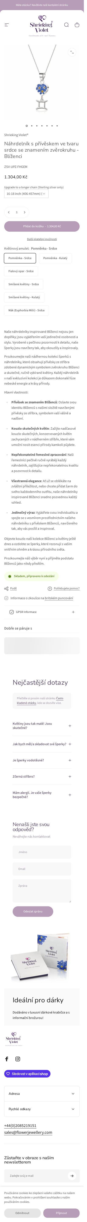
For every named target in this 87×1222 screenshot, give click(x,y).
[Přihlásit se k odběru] (72, 1176)
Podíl (13, 588)
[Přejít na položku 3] (42, 125)
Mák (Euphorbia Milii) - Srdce (26, 310)
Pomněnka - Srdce (19, 258)
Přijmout (61, 1213)
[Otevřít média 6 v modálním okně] (72, 52)
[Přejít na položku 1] (31, 125)
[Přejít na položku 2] (36, 125)
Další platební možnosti (42, 239)
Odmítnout (22, 1213)
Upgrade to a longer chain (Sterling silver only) (34, 187)
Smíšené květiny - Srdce (23, 284)
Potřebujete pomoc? (67, 589)
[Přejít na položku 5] (52, 125)
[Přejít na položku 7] (57, 125)
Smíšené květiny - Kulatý (24, 297)
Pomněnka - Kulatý (55, 258)
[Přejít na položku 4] (47, 125)
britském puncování (59, 598)
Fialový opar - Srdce (21, 271)
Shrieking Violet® (16, 135)
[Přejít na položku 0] (26, 125)
